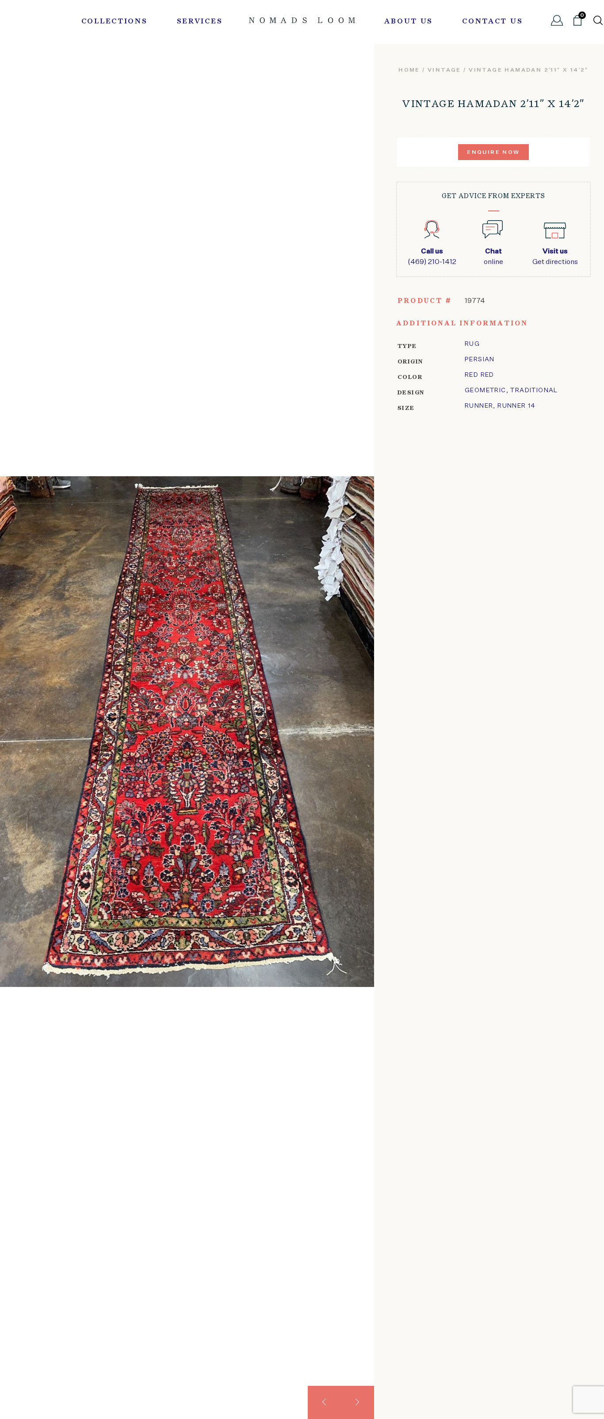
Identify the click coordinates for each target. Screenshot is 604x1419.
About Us (408, 21)
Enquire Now (493, 152)
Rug (472, 344)
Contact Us (492, 21)
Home (409, 70)
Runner (479, 406)
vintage (444, 70)
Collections (114, 21)
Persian (480, 359)
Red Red (479, 375)
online (493, 257)
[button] (324, 1402)
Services (200, 21)
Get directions (555, 257)
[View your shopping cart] (577, 23)
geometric (485, 390)
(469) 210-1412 (432, 257)
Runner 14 (516, 406)
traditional (534, 390)
